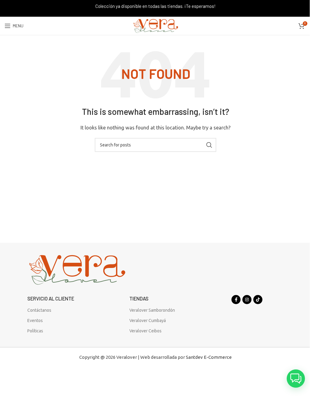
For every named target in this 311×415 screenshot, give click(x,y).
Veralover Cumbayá (147, 320)
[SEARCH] (209, 145)
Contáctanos (39, 310)
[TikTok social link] (257, 299)
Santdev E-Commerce (209, 357)
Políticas (35, 330)
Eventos (35, 320)
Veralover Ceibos (145, 330)
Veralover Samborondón (152, 310)
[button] (296, 378)
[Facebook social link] (236, 299)
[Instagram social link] (246, 299)
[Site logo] (155, 25)
